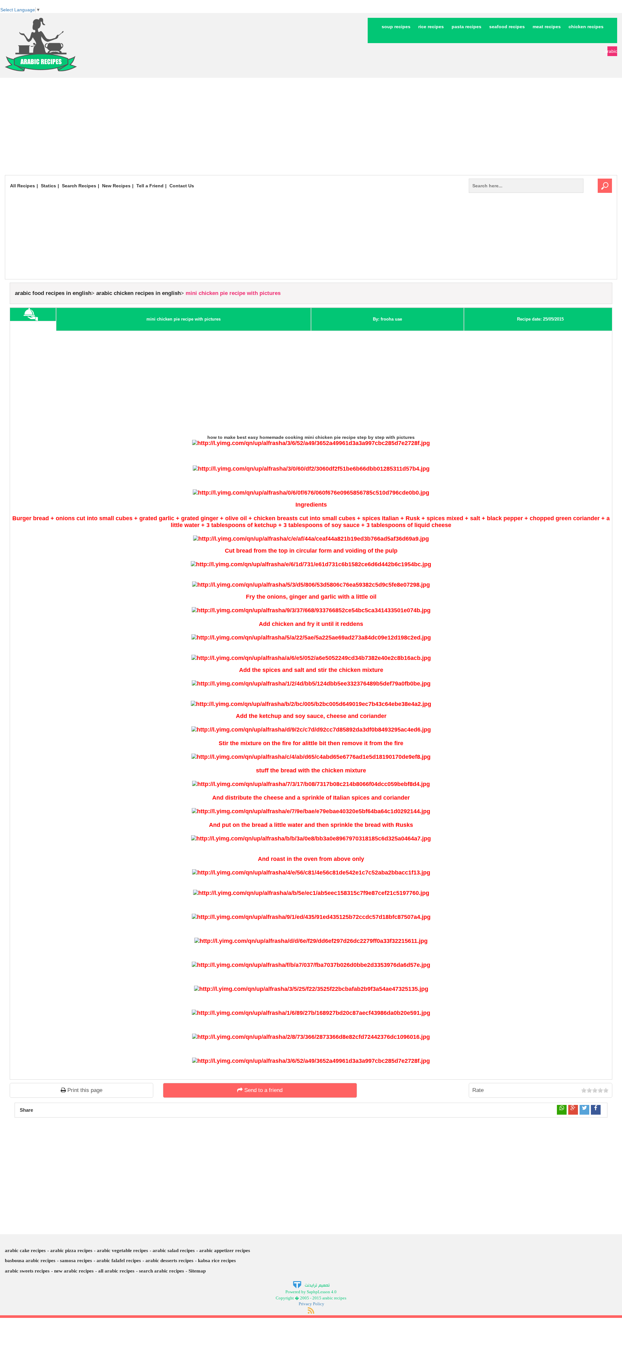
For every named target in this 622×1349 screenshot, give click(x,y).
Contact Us (181, 185)
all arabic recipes (116, 1270)
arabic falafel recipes (119, 1260)
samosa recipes (76, 1260)
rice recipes (431, 26)
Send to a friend (262, 1090)
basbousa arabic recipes (30, 1260)
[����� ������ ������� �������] (311, 1284)
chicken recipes (586, 26)
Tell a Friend (150, 185)
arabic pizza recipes (71, 1250)
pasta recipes (466, 26)
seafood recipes (507, 26)
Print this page (84, 1090)
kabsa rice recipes (217, 1260)
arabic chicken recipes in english (138, 293)
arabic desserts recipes (169, 1260)
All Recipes (22, 185)
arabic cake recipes (25, 1250)
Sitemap (197, 1270)
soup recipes (396, 26)
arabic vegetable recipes (122, 1250)
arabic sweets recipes (27, 1270)
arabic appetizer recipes (224, 1250)
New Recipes (116, 185)
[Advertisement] (311, 126)
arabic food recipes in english (53, 293)
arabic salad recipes (174, 1250)
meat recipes (547, 26)
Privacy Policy (311, 1303)
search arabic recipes (161, 1270)
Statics (48, 185)
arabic (612, 51)
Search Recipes (79, 185)
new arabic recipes (74, 1270)
